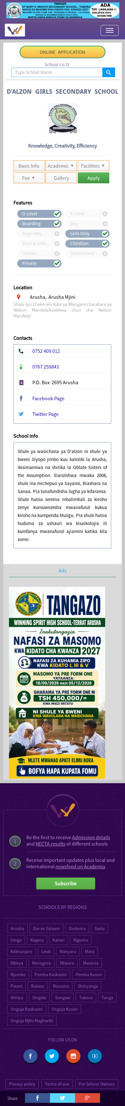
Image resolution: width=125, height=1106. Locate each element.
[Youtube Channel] (95, 1056)
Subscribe (66, 883)
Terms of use (57, 1084)
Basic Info (29, 166)
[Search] (108, 72)
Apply (94, 178)
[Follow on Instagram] (73, 1056)
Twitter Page (45, 414)
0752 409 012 (46, 351)
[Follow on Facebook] (30, 1056)
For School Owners (97, 1084)
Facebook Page (48, 398)
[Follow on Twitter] (52, 1056)
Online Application (62, 52)
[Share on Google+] (87, 1098)
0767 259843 (45, 366)
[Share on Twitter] (62, 1098)
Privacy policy (22, 1084)
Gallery (61, 178)
